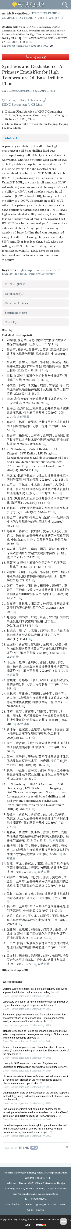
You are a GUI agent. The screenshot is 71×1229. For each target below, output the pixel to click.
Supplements (16, 312)
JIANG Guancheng (32, 100)
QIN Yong (9, 100)
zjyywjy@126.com (45, 1204)
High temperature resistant (36, 270)
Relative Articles (16, 303)
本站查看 (22, 416)
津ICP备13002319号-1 (37, 1178)
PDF (37, 57)
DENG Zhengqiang (14, 104)
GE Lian (36, 104)
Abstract (11, 138)
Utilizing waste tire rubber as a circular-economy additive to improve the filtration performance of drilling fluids (35, 990)
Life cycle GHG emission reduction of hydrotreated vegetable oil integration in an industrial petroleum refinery (34, 1065)
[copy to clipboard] (51, 45)
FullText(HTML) (17, 284)
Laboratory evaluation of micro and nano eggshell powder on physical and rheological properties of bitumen (35, 1003)
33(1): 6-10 (56, 18)
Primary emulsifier (42, 274)
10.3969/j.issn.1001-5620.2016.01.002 (27, 45)
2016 (41, 18)
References (14, 293)
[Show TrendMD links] (66, 1147)
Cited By (11, 322)
